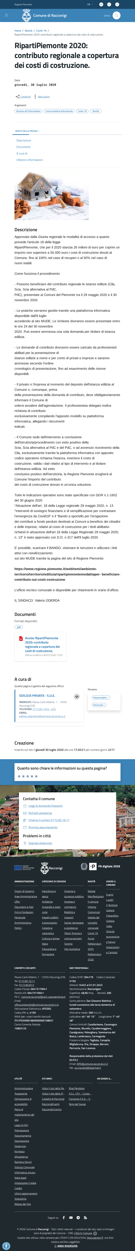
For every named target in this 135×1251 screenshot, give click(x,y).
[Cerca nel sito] (117, 15)
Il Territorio (112, 905)
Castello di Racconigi (53, 1099)
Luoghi (109, 900)
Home (17, 31)
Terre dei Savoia (77, 1104)
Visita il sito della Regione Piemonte (61, 1088)
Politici (18, 928)
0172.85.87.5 (26, 985)
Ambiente (47, 902)
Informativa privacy (25, 1172)
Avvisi (91, 938)
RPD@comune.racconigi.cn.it (92, 1064)
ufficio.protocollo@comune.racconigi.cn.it (36, 1005)
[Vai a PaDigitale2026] (100, 866)
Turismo (68, 944)
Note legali (20, 1178)
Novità (28, 31)
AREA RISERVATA (67, 1246)
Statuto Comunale (24, 1167)
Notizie (91, 891)
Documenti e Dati (23, 907)
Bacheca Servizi (23, 1162)
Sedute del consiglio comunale (93, 922)
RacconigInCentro (51, 1109)
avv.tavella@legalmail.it (88, 1068)
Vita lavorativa (72, 949)
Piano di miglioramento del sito (24, 1114)
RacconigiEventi (50, 1104)
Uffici (17, 902)
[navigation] (7, 15)
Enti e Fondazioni (23, 912)
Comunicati (94, 912)
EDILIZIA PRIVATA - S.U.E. (37, 695)
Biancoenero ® (95, 1238)
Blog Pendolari (77, 1088)
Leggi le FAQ (21, 1125)
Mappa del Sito (22, 1204)
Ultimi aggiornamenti (25, 1193)
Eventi (109, 895)
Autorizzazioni (49, 923)
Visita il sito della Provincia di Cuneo (61, 1094)
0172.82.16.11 (27, 981)
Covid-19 (41, 31)
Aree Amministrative (25, 896)
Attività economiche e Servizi (112, 936)
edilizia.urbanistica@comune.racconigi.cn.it (42, 716)
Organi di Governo (24, 891)
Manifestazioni (96, 896)
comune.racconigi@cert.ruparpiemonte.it (43, 997)
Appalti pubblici (50, 917)
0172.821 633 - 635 (44, 709)
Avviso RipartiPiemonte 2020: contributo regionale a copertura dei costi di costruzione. (42, 644)
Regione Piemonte (23, 4)
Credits (18, 1188)
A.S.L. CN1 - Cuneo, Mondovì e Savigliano (91, 1094)
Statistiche (20, 1199)
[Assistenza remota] (95, 1233)
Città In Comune (83, 1233)
